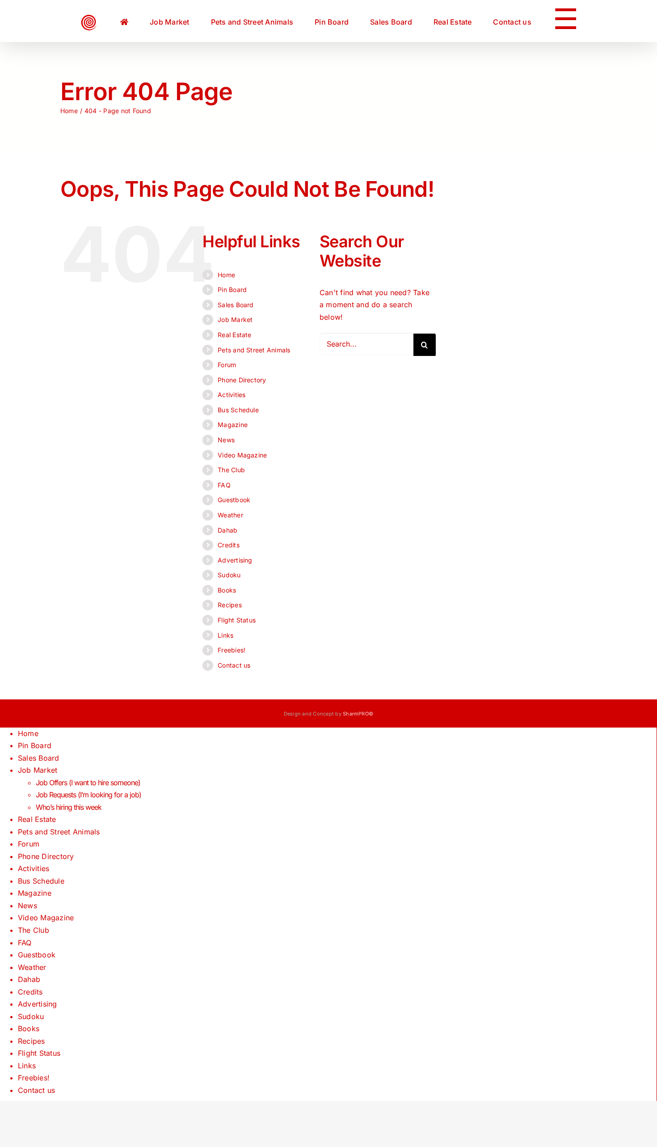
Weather (230, 515)
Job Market (235, 319)
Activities (231, 394)
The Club (231, 470)
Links (225, 635)
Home (226, 275)
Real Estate (235, 335)
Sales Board (236, 305)
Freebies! (231, 650)
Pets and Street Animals (254, 350)
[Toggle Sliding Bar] (518, 21)
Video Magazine (242, 455)
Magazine (233, 424)
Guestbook (234, 500)
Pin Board (232, 289)
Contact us (234, 665)
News (226, 440)
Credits (229, 545)
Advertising (235, 560)
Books (227, 590)
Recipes (230, 605)
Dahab (227, 530)
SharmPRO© (358, 714)
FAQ (224, 485)
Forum (227, 364)
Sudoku (229, 575)
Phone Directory (242, 380)
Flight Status (237, 620)
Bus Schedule (238, 410)
